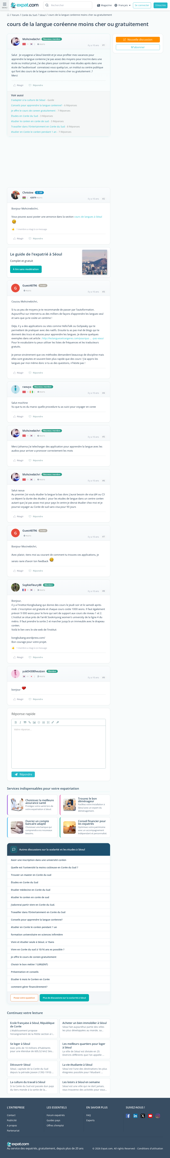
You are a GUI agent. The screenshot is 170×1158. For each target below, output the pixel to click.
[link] (29, 722)
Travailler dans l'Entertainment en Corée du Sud (38, 126)
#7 (103, 536)
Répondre (38, 85)
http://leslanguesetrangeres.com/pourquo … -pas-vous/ (73, 338)
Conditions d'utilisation (150, 1148)
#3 (103, 291)
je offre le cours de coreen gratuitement (33, 110)
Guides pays (53, 1120)
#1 (103, 45)
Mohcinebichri (31, 39)
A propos (12, 1125)
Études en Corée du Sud (24, 115)
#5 (103, 436)
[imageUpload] (34, 722)
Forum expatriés (56, 1115)
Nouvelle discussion (140, 39)
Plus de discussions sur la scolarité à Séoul (64, 997)
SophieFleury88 (32, 585)
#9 (103, 677)
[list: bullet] (43, 722)
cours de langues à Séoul (88, 216)
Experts (90, 1120)
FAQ (88, 1115)
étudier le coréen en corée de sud (30, 121)
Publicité (12, 1120)
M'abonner (138, 47)
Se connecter (142, 5)
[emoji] (38, 722)
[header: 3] (47, 722)
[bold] (15, 722)
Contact (11, 1115)
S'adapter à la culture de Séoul (28, 100)
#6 (103, 480)
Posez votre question (24, 997)
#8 (103, 590)
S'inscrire (160, 5)
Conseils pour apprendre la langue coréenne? (36, 105)
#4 (103, 392)
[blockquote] (24, 722)
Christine (27, 192)
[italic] (20, 722)
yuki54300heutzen (33, 671)
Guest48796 (29, 285)
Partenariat (13, 1130)
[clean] (57, 722)
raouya (26, 386)
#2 (103, 198)
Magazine (106, 5)
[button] (52, 722)
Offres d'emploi (55, 1125)
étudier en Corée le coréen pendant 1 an (33, 131)
